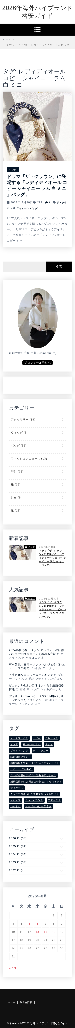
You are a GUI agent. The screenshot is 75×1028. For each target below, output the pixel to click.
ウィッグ (19, 432)
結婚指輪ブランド (20, 756)
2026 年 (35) (18, 838)
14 (45, 931)
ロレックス (51, 738)
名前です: (15, 353)
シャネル (15, 806)
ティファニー (40, 750)
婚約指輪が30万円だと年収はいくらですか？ (36, 781)
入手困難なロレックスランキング (31, 674)
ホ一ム (11, 1002)
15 (53, 931)
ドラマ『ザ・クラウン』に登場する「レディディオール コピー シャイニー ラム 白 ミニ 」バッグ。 (52, 557)
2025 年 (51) (18, 846)
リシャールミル (32, 744)
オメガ (14, 744)
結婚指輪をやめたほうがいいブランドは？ (34, 763)
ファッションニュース (28, 458)
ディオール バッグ (27, 208)
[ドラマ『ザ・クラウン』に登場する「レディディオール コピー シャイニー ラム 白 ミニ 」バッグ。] (37, 125)
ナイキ (37, 738)
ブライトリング (19, 750)
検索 (59, 266)
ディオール (16, 787)
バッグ (13, 169)
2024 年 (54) (18, 854)
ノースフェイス (19, 738)
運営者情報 (26, 1002)
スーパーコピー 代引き (38, 806)
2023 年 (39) (18, 862)
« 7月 (12, 967)
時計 (17, 471)
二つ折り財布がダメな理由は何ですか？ (33, 775)
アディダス (54, 800)
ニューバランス (34, 800)
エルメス (15, 800)
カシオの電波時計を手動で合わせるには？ (34, 794)
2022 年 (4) (17, 870)
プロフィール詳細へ (37, 362)
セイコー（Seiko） (21, 769)
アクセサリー (22, 419)
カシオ (49, 744)
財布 (16, 497)
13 (37, 931)
